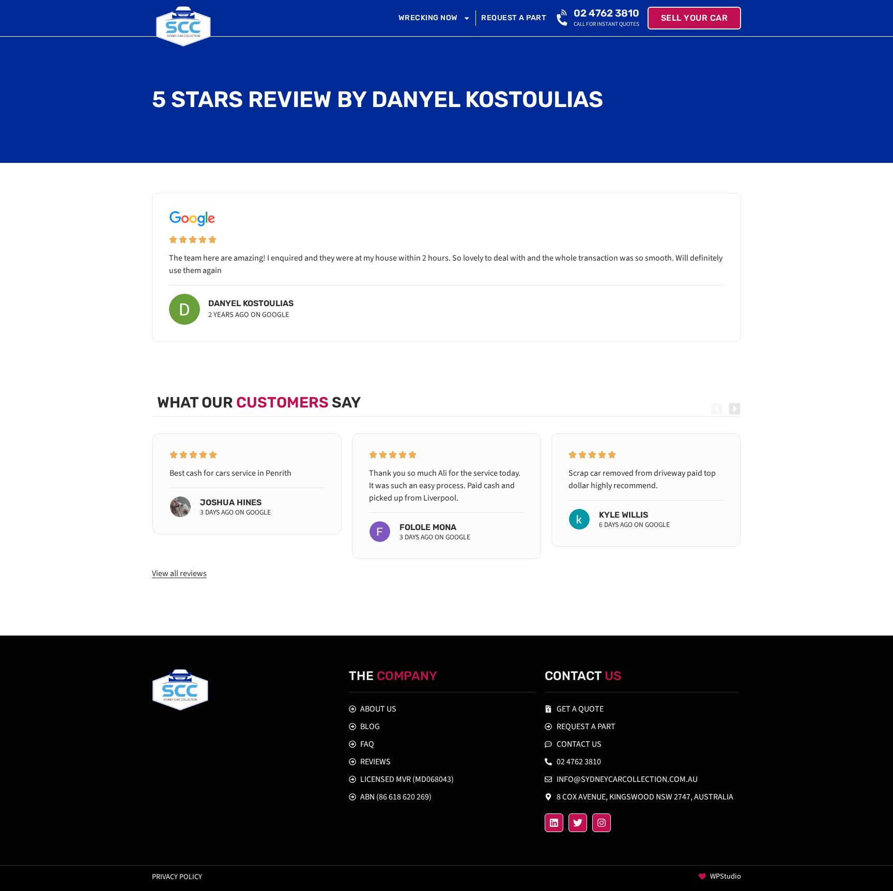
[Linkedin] (554, 822)
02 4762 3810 (606, 13)
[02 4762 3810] (563, 18)
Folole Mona (427, 527)
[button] (716, 408)
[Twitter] (577, 822)
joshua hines (230, 502)
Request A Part (513, 17)
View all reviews (179, 573)
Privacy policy (177, 876)
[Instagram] (601, 822)
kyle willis (623, 515)
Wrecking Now (428, 17)
